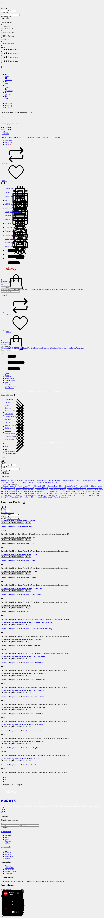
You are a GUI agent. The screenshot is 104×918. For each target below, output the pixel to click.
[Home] (6, 450)
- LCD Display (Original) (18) (89, 491)
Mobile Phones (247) (20, 480)
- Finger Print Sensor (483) (58, 488)
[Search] (2, 354)
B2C (15, 289)
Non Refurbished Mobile (35, 289)
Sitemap (7, 858)
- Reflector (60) (6, 495)
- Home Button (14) (41, 489)
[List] (5, 507)
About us (8, 866)
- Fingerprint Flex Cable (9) (76, 488)
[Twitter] (7, 801)
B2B (12, 289)
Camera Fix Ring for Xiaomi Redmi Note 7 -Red (17, 544)
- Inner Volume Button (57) (12, 491)
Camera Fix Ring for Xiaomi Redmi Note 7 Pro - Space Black (22, 697)
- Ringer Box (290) (29, 495)
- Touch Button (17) (15, 497)
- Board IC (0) (41, 482)
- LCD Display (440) (51, 491)
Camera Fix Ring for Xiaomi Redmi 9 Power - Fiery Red (20, 646)
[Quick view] (26, 522)
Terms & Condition (11, 871)
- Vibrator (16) (28, 497)
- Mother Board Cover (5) (15, 493)
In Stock (6, 19)
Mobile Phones (22, 289)
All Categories (6, 287)
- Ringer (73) (17, 495)
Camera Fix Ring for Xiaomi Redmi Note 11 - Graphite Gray (22, 748)
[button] (16, 264)
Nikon (39, 881)
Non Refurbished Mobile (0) (37, 480)
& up (16, 49)
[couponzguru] (52, 889)
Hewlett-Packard (19, 881)
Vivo (58, 881)
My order (8, 835)
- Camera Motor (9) (23, 486)
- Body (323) (52, 482)
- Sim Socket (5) (53, 495)
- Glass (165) (5, 489)
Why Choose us (10, 856)
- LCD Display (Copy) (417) (69, 491)
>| (5, 781)
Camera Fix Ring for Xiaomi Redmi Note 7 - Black (18, 578)
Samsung (49, 881)
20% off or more (8, 32)
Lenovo (27, 881)
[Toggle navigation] (4, 183)
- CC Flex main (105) (37, 486)
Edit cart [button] (5, 132)
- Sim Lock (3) (41, 495)
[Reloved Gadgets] (12, 271)
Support (7, 839)
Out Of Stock (7, 22)
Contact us (8, 873)
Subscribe (5, 827)
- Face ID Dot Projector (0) (25, 488)
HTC (12, 881)
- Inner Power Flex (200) (74, 489)
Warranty (8, 854)
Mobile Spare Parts (64, 289)
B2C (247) (9, 480)
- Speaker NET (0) (92, 495)
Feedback (8, 852)
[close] (1, 914)
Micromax (33, 881)
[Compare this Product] (29, 522)
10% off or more (8, 28)
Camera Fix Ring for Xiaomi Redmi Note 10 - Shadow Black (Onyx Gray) (26, 629)
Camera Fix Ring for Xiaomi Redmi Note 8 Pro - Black (20, 765)
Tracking (8, 841)
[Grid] (2, 507)
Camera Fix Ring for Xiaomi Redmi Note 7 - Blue (18, 561)
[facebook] (13, 801)
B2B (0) (3, 480)
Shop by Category (7, 395)
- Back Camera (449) (88, 480)
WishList (3, 181)
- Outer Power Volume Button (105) (55, 493)
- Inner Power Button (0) (56, 489)
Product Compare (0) (7, 513)
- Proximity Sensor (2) (94, 493)
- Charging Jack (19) (69, 486)
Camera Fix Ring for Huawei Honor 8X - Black (17, 527)
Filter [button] (4, 509)
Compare (4, 163)
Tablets (73, 289)
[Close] (1, 7)
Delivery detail (9, 868)
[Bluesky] (2, 801)
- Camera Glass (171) (8, 486)
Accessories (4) (65, 497)
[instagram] (15, 801)
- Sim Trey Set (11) (78, 495)
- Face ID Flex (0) (41, 488)
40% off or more (8, 40)
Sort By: (3, 514)
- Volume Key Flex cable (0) (43, 497)
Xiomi (62, 881)
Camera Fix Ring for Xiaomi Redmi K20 (15, 612)
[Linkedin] (5, 801)
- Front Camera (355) (94, 488)
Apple (3, 881)
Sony (54, 881)
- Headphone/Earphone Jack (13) (22, 489)
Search (4, 295)
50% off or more (8, 44)
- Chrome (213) (82, 486)
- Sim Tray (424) (65, 495)
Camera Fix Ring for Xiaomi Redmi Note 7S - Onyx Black (21, 731)
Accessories (80, 289)
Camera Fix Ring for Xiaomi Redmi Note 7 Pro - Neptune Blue (23, 680)
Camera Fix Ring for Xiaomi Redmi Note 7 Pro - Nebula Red (22, 714)
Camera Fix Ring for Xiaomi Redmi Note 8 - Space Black (21, 595)
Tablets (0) (57, 497)
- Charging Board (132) (54, 486)
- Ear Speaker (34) (9, 488)
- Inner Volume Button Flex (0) (32, 491)
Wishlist (7, 843)
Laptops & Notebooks (51, 289)
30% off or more (8, 36)
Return (7, 837)
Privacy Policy (9, 869)
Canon (7, 881)
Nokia (44, 881)
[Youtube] (10, 801)
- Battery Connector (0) (28, 482)
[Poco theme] (12, 797)
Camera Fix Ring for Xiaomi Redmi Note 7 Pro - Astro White (22, 663)
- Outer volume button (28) (77, 493)
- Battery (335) (14, 482)
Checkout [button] (5, 134)
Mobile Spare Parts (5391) (71, 480)
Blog (6, 851)
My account (6, 832)
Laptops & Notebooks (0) (54, 480)
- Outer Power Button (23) (33, 493)
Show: (3, 511)
